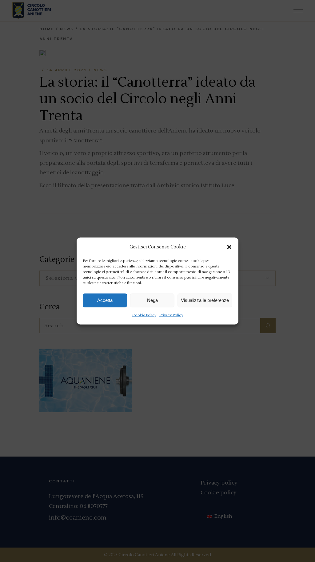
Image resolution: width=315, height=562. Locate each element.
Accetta (105, 300)
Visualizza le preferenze (205, 300)
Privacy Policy (171, 315)
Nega (152, 300)
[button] (229, 247)
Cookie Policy (144, 315)
